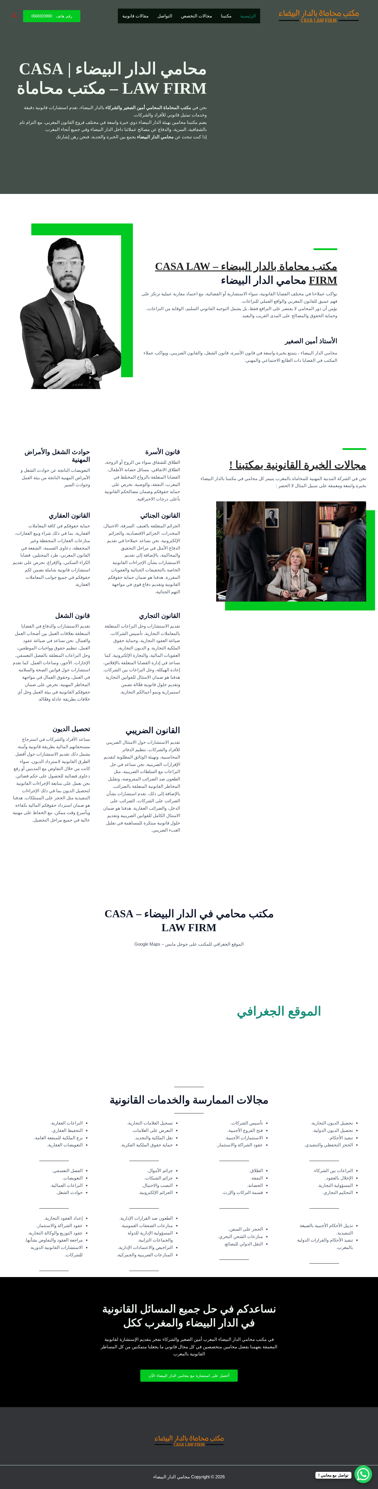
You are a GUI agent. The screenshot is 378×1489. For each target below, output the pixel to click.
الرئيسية (248, 15)
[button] (51, 16)
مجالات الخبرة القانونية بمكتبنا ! (297, 465)
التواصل (164, 15)
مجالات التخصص (196, 15)
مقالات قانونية (135, 15)
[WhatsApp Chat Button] (363, 1474)
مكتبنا (226, 15)
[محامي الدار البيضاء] (319, 15)
